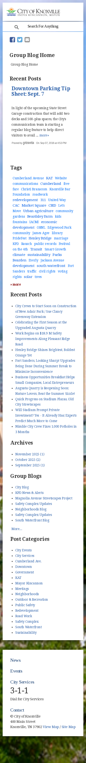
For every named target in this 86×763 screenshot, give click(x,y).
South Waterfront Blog (32, 520)
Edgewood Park (59, 227)
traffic (32, 271)
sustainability (38, 255)
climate (19, 255)
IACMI (34, 222)
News (15, 660)
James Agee (40, 233)
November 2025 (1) (29, 454)
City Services (24, 556)
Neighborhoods (27, 594)
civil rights (47, 271)
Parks (57, 255)
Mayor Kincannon (29, 583)
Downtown (23, 567)
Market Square (34, 205)
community (21, 233)
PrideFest (19, 238)
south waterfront (51, 266)
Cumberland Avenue (28, 178)
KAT (49, 178)
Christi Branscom (34, 189)
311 (43, 200)
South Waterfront (28, 627)
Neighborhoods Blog (31, 509)
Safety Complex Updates (33, 504)
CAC (16, 205)
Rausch (26, 244)
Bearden (19, 260)
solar (28, 277)
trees (38, 277)
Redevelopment (26, 610)
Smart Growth (55, 249)
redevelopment (25, 200)
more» (44, 135)
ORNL (41, 227)
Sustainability (26, 632)
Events (16, 670)
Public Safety (25, 605)
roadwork (40, 194)
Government (24, 572)
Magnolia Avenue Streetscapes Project (43, 498)
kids (58, 216)
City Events (23, 550)
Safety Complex (26, 621)
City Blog (22, 487)
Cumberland (50, 183)
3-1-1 (19, 690)
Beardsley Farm (40, 216)
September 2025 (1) (30, 465)
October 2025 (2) (27, 460)
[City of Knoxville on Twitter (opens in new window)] (73, 724)
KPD (16, 244)
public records (45, 244)
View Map (51, 727)
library (57, 233)
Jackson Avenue (52, 260)
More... (16, 529)
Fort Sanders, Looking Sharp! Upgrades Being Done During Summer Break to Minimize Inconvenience (45, 366)
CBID (52, 205)
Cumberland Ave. (28, 561)
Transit (36, 249)
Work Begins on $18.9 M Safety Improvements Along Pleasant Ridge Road (42, 338)
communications (25, 184)
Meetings (22, 589)
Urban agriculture (38, 211)
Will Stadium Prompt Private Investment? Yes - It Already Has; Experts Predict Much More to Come (46, 415)
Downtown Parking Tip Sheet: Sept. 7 (40, 91)
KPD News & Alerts (29, 493)
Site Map (69, 727)
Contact (17, 709)
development (24, 266)
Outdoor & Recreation (31, 599)
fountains (20, 222)
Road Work (23, 616)
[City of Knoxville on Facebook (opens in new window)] (73, 719)
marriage (61, 238)
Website (61, 178)
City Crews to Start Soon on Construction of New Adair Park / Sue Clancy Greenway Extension (45, 311)
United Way (57, 200)
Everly (33, 260)
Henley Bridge (40, 238)
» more (15, 284)
